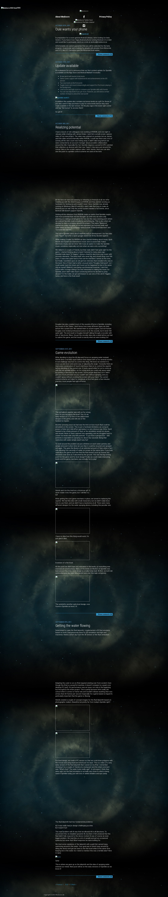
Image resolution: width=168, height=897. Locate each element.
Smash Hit (92, 3)
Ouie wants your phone (71, 29)
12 (71, 885)
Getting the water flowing (72, 625)
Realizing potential (68, 127)
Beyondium (65, 3)
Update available (67, 66)
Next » (74, 885)
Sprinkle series (116, 3)
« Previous (58, 885)
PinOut (55, 3)
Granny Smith (104, 3)
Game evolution (66, 352)
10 (67, 885)
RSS (18, 8)
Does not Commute (78, 3)
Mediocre (47, 3)
